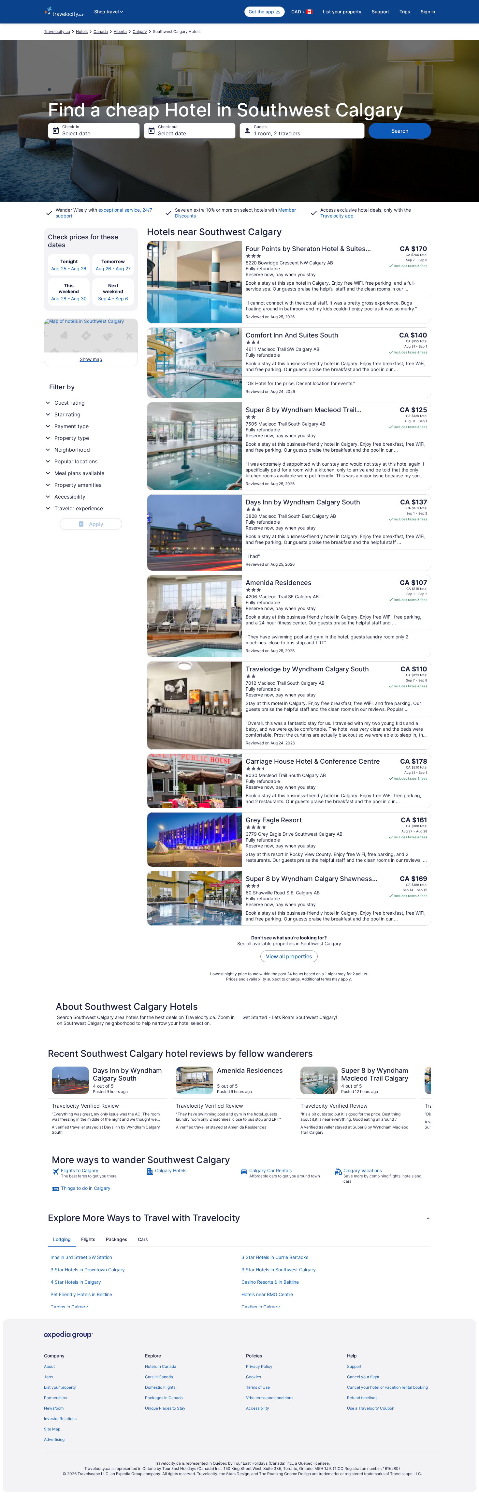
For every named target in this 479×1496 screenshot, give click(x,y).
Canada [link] (101, 31)
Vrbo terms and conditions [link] (269, 1397)
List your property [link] (60, 1387)
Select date (76, 133)
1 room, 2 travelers (277, 133)
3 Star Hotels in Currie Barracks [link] (274, 1257)
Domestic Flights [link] (160, 1387)
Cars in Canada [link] (159, 1376)
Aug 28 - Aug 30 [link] (69, 298)
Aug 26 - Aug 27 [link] (113, 268)
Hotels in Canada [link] (160, 1366)
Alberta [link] (120, 31)
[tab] (62, 1239)
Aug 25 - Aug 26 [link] (68, 268)
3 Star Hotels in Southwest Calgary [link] (278, 1269)
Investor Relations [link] (60, 1418)
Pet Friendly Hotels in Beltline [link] (81, 1294)
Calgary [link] (140, 31)
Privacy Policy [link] (259, 1366)
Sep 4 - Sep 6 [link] (113, 298)
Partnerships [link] (55, 1397)
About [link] (49, 1366)
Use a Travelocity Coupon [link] (370, 1408)
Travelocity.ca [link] (57, 31)
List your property (342, 11)
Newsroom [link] (54, 1408)
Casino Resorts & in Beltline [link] (270, 1282)
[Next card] (423, 1101)
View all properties (289, 956)
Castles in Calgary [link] (260, 1306)
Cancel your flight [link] (363, 1376)
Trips (404, 11)
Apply (91, 524)
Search (400, 130)
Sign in (428, 11)
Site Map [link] (52, 1429)
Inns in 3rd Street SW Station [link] (81, 1257)
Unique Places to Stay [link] (165, 1408)
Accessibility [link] (257, 1408)
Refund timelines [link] (362, 1397)
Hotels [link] (82, 31)
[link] (98, 1176)
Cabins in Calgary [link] (69, 1306)
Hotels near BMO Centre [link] (267, 1294)
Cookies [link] (253, 1376)
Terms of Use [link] (258, 1387)
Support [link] (354, 1366)
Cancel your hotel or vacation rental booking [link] (387, 1387)
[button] (239, 1218)
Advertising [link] (54, 1439)
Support (380, 11)
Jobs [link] (48, 1376)
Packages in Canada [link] (164, 1397)
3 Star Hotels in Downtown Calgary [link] (88, 1269)
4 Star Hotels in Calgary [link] (76, 1282)
